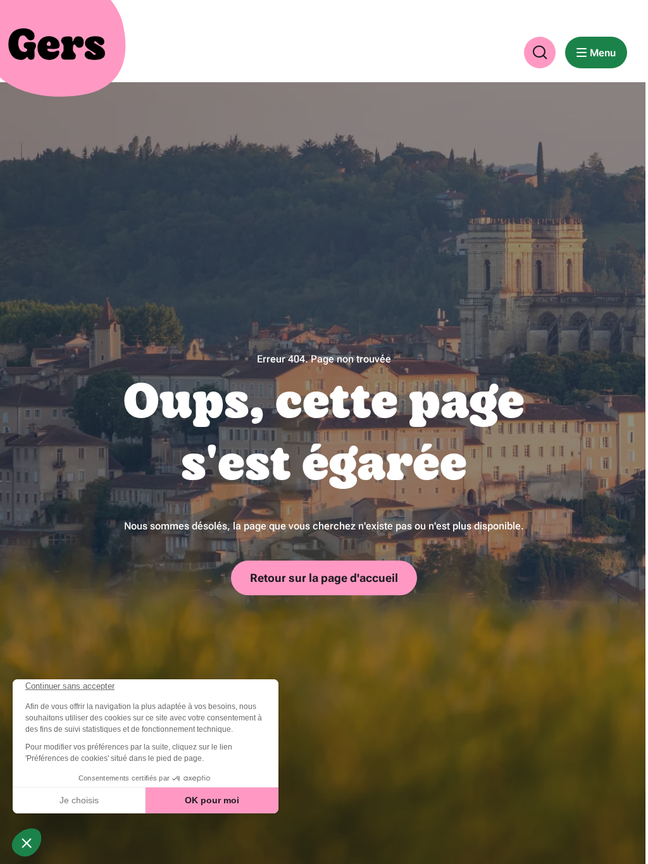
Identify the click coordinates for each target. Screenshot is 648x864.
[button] (540, 52)
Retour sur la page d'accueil (324, 578)
